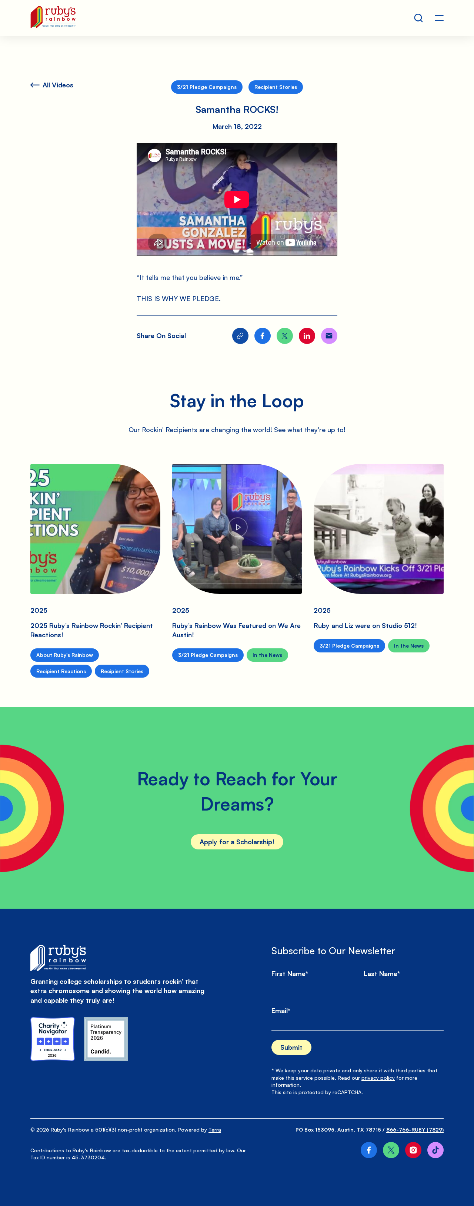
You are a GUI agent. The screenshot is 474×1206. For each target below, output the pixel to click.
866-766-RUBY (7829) (415, 1129)
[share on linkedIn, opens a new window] (307, 336)
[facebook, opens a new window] (369, 1150)
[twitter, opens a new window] (391, 1150)
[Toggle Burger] (439, 18)
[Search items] (418, 18)
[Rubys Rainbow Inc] (106, 1039)
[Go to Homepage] (53, 18)
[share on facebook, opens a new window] (262, 336)
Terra (214, 1129)
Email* (280, 1010)
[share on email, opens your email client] (329, 336)
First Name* (289, 973)
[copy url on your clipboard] (240, 336)
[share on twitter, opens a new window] (285, 336)
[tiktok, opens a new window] (435, 1150)
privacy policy (378, 1078)
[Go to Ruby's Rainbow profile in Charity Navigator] (52, 1039)
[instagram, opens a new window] (413, 1150)
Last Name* (382, 973)
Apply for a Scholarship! (237, 842)
